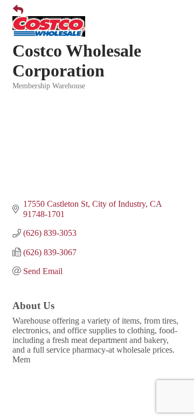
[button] (13, 10)
